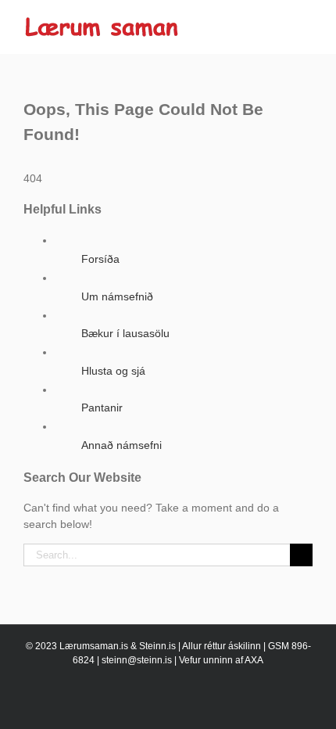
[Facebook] (168, 702)
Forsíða (100, 259)
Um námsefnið (117, 296)
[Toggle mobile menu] (306, 24)
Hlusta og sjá (113, 370)
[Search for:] (156, 554)
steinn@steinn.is (137, 660)
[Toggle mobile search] (278, 24)
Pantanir (102, 407)
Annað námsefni (121, 445)
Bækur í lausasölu (125, 333)
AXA (254, 660)
